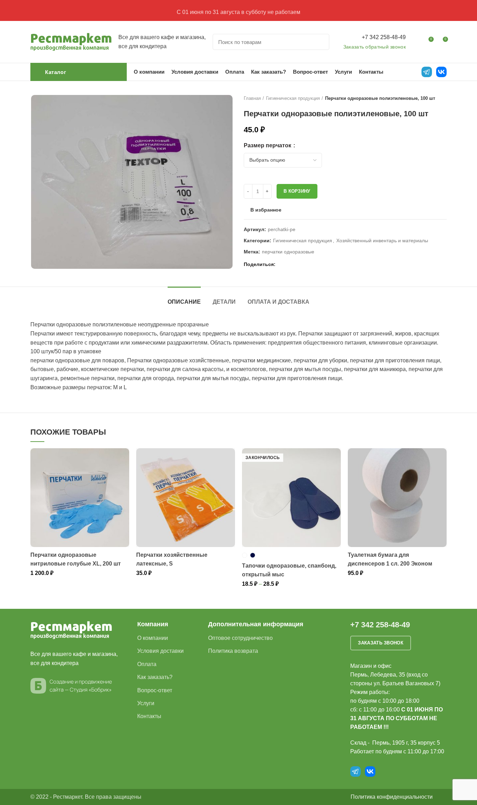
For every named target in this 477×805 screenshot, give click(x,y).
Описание (184, 302)
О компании (152, 638)
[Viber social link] (315, 264)
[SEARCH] (320, 42)
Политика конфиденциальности (392, 797)
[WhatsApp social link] (291, 264)
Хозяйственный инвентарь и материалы (382, 240)
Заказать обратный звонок (374, 46)
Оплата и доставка (278, 302)
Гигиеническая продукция (293, 98)
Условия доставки (160, 651)
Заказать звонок (380, 642)
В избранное (265, 209)
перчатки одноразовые (288, 251)
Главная (252, 98)
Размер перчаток (268, 145)
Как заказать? (155, 677)
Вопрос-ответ (154, 690)
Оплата (146, 664)
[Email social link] (283, 264)
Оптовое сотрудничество (240, 638)
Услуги (145, 703)
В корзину (297, 191)
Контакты (149, 716)
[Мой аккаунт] (415, 42)
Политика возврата (233, 651)
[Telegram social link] (307, 264)
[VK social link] (299, 264)
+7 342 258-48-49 (384, 37)
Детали (224, 302)
